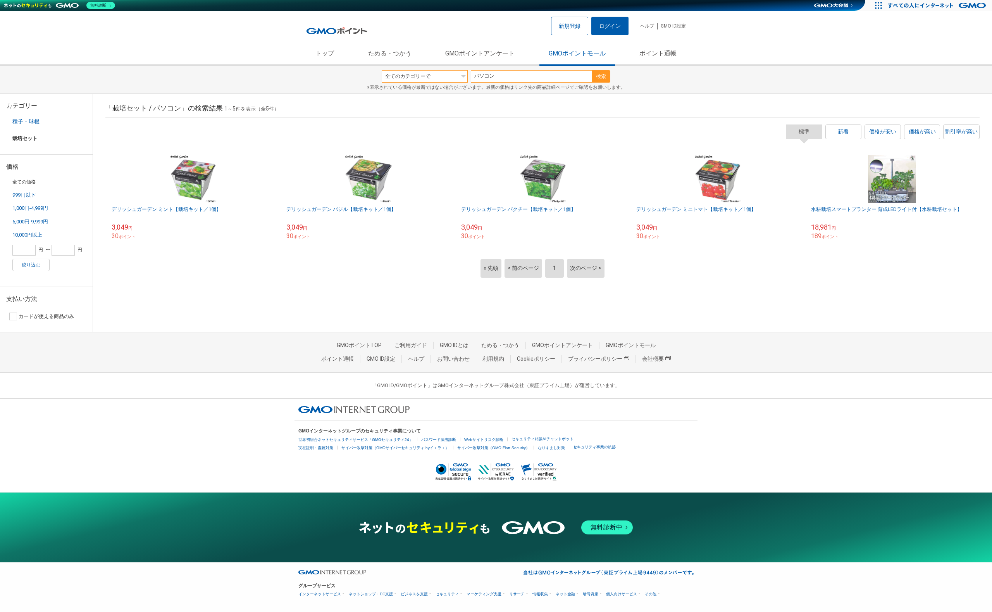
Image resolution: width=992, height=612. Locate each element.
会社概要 (653, 359)
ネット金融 (565, 594)
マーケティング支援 (484, 594)
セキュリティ (447, 594)
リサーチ (517, 594)
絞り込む (31, 265)
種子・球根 (26, 121)
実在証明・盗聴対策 (315, 448)
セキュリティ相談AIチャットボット (543, 439)
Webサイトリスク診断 (483, 439)
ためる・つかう (390, 53)
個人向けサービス (621, 594)
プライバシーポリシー (595, 359)
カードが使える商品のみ (46, 316)
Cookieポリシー (536, 359)
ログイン (610, 26)
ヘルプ (647, 26)
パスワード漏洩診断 (438, 439)
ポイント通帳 (658, 53)
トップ (324, 53)
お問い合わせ (453, 359)
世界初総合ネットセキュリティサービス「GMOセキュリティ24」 (355, 439)
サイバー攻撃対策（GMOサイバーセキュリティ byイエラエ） (395, 448)
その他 (650, 594)
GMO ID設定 (673, 26)
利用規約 (493, 359)
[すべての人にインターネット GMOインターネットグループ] (938, 5)
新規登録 (569, 26)
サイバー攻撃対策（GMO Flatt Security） (493, 448)
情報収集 (540, 594)
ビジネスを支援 (414, 594)
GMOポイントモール (577, 53)
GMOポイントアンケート (480, 53)
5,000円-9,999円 (30, 222)
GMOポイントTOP (359, 345)
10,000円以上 (27, 235)
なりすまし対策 (551, 448)
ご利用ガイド (410, 345)
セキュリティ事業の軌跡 (594, 447)
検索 (601, 76)
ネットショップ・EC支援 (371, 594)
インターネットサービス (319, 594)
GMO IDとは (454, 345)
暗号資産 (590, 594)
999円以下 (24, 195)
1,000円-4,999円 (30, 208)
